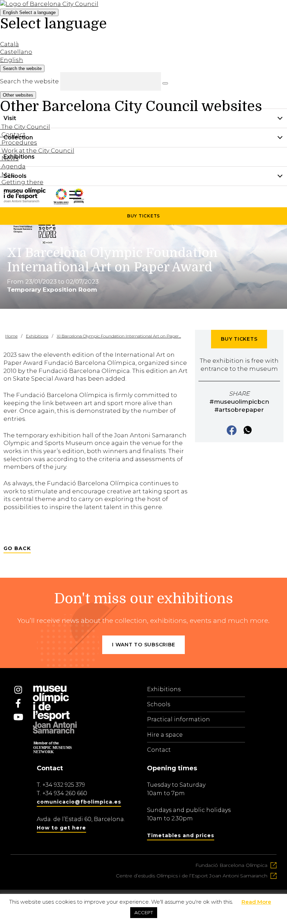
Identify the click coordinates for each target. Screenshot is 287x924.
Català (9, 44)
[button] (232, 431)
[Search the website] (165, 83)
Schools (158, 704)
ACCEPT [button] (143, 912)
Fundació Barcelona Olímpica (231, 865)
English (29, 12)
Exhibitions (164, 689)
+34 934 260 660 (64, 793)
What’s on (18, 195)
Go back (17, 548)
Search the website (29, 81)
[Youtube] (18, 717)
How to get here (61, 828)
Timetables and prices (180, 835)
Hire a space (165, 734)
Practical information (178, 719)
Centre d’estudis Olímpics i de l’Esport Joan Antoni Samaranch (191, 876)
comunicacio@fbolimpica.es (79, 802)
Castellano (16, 51)
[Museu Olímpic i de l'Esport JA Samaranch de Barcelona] (79, 200)
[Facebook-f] (18, 703)
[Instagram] (18, 690)
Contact (159, 749)
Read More (256, 901)
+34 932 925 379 (63, 784)
